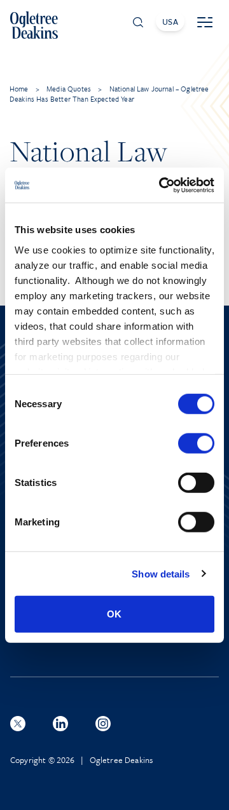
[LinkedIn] (60, 723)
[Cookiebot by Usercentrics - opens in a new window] (161, 185)
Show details (161, 573)
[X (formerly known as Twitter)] (17, 723)
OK (114, 614)
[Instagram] (103, 723)
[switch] (196, 443)
